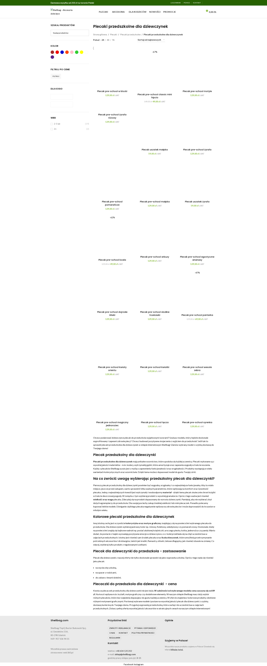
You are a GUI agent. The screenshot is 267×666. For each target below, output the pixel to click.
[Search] (201, 12)
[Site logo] (62, 11)
